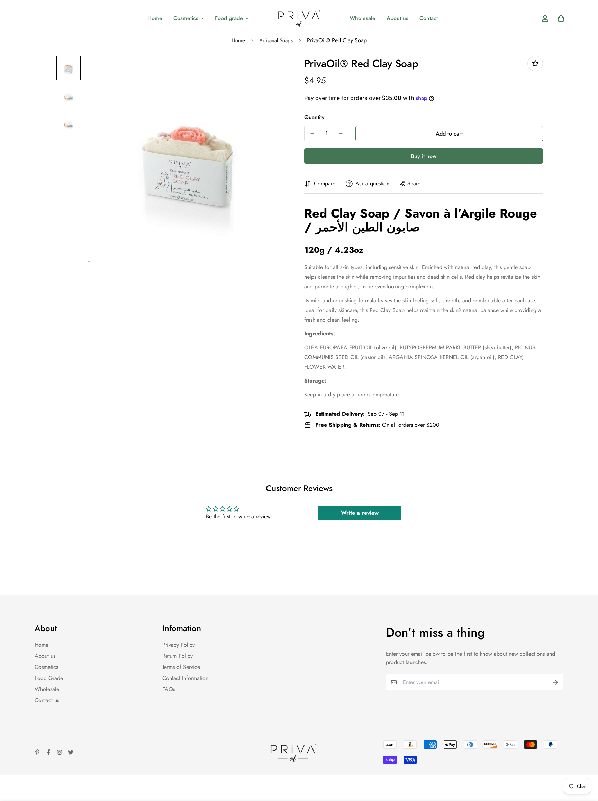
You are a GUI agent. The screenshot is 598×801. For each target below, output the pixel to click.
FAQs (168, 689)
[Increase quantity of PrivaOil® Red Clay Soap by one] (340, 134)
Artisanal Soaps (276, 40)
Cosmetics (185, 18)
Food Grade (49, 678)
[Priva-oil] (299, 18)
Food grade (229, 18)
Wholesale (362, 18)
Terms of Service (181, 667)
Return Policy (177, 656)
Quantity (314, 117)
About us (397, 18)
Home (154, 18)
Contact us (47, 700)
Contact (428, 18)
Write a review (360, 513)
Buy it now (423, 156)
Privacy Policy (178, 645)
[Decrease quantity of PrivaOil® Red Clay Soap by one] (312, 134)
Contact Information (185, 678)
